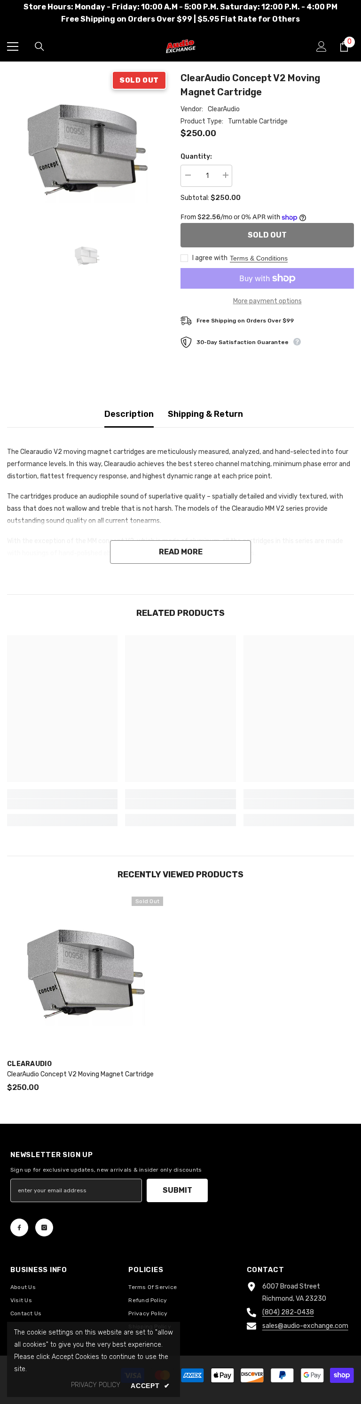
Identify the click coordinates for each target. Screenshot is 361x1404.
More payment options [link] (267, 301)
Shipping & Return (205, 414)
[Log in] (321, 46)
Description (129, 414)
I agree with (210, 258)
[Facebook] (19, 1227)
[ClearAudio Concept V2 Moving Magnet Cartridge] (85, 974)
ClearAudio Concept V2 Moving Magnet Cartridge (80, 1074)
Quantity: (196, 157)
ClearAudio (224, 109)
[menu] (12, 46)
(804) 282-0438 (288, 1312)
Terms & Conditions (259, 258)
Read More (181, 551)
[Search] (39, 46)
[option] (86, 150)
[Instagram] (44, 1227)
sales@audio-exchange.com (305, 1326)
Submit (177, 1190)
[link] (62, 804)
